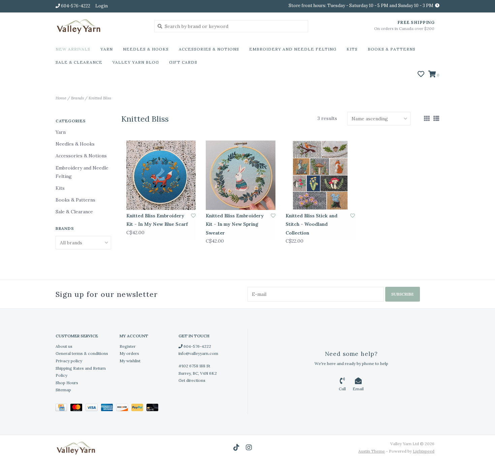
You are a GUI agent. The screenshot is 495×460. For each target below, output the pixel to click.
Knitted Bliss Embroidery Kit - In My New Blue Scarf (157, 220)
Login (101, 6)
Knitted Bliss (100, 97)
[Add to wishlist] (193, 216)
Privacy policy (69, 360)
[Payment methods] (63, 408)
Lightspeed (423, 451)
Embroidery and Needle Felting (292, 49)
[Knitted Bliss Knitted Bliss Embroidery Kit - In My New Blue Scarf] (161, 175)
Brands (77, 97)
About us (64, 346)
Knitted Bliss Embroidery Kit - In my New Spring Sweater (235, 224)
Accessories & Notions (209, 49)
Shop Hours (67, 382)
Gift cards (183, 62)
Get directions (191, 380)
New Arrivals (73, 49)
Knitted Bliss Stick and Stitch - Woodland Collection (311, 224)
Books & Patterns (392, 49)
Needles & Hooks (146, 49)
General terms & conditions (82, 353)
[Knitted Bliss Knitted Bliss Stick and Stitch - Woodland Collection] (320, 175)
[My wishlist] (421, 75)
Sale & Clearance (79, 62)
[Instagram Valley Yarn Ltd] (249, 447)
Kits (352, 49)
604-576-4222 (197, 346)
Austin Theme (371, 451)
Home (61, 97)
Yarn (106, 49)
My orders (129, 353)
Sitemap (63, 389)
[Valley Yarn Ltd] (100, 26)
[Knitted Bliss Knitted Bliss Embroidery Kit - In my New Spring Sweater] (240, 175)
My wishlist (130, 360)
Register (128, 346)
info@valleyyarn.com (198, 353)
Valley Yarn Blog (135, 62)
